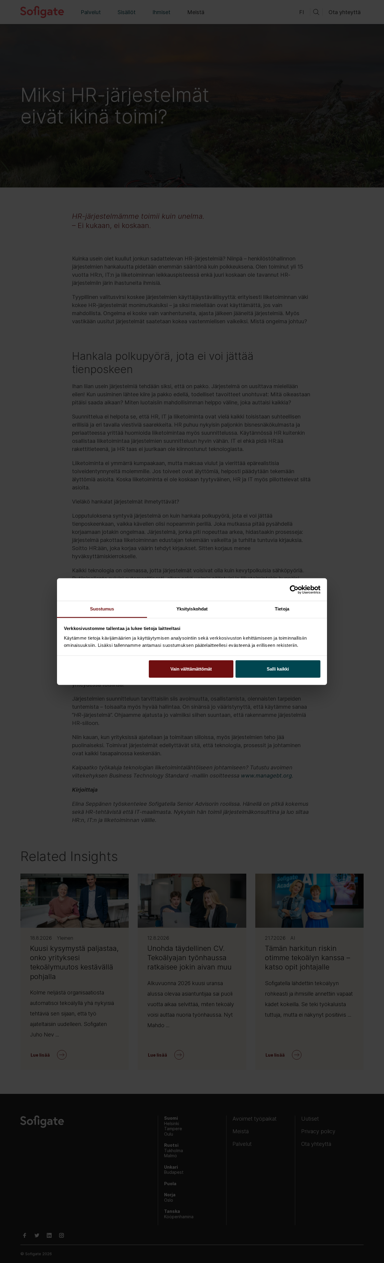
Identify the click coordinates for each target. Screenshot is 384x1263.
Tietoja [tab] (282, 608)
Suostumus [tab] (102, 608)
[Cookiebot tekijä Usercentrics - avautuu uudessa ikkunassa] (294, 589)
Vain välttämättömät (191, 668)
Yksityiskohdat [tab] (192, 608)
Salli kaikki (278, 668)
